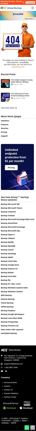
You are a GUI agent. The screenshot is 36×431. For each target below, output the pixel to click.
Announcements (10, 382)
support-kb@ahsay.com (13, 364)
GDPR (13, 423)
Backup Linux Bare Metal (11, 318)
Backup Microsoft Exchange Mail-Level (17, 219)
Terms (24, 420)
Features (4, 125)
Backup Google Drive (10, 265)
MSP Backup (6, 295)
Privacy (16, 420)
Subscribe (31, 2)
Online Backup (7, 303)
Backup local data (8, 276)
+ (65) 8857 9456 (11, 367)
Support (4, 136)
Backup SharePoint (9, 223)
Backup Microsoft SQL (10, 231)
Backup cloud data (9, 261)
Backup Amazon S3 (9, 269)
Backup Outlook (8, 216)
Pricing (4, 132)
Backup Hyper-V (8, 235)
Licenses (5, 423)
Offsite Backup (7, 307)
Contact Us (8, 390)
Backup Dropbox (8, 311)
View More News (7, 108)
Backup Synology (8, 254)
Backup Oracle (7, 250)
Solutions (5, 121)
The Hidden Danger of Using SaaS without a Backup (21, 81)
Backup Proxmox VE (9, 326)
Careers (7, 386)
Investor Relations (11, 393)
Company (5, 377)
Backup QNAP (7, 257)
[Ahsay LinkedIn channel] (6, 371)
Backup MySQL (7, 242)
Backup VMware (8, 238)
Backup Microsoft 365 (10, 204)
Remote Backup (7, 299)
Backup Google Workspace (12, 314)
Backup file (5, 280)
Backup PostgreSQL (9, 322)
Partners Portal (10, 397)
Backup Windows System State (14, 288)
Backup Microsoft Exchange (13, 227)
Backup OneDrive (8, 212)
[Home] (11, 7)
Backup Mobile (7, 273)
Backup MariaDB (8, 246)
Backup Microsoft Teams (11, 208)
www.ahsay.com (18, 67)
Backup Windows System (12, 292)
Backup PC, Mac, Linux (11, 284)
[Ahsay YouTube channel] (2, 371)
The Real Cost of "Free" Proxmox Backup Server (20, 95)
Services (4, 128)
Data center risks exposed (12, 330)
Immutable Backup (9, 333)
